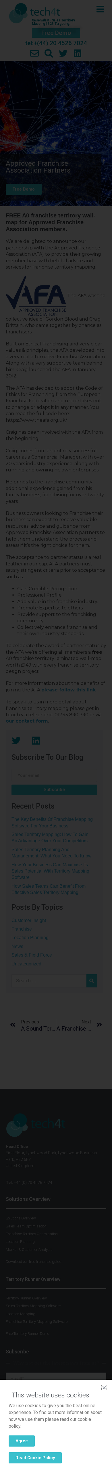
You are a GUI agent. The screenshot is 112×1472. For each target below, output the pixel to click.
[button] (104, 1387)
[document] (56, 736)
